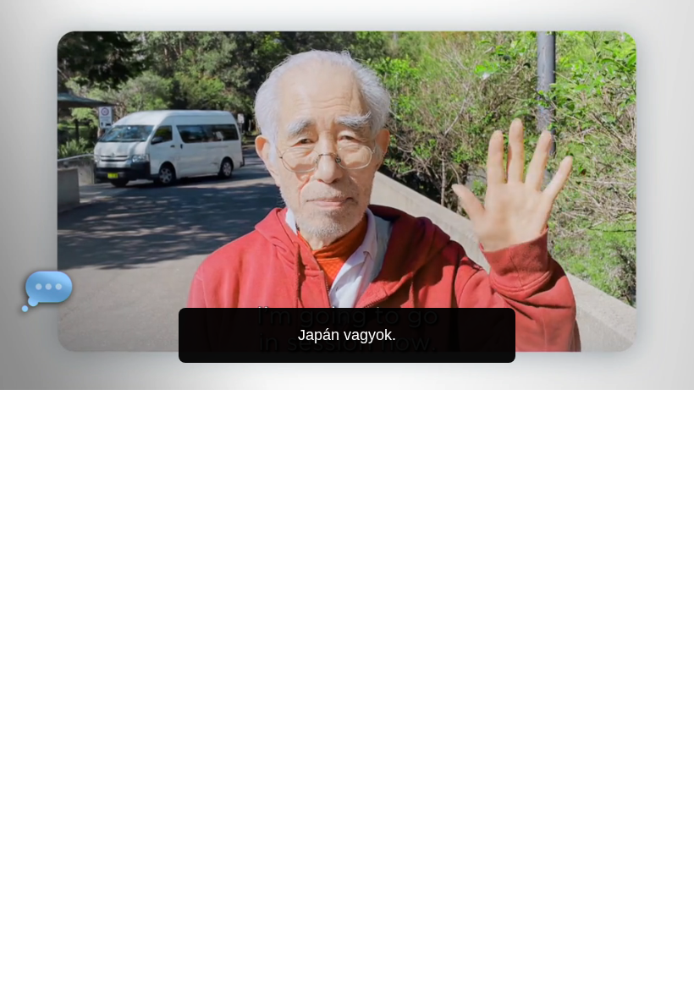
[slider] (359, 373)
